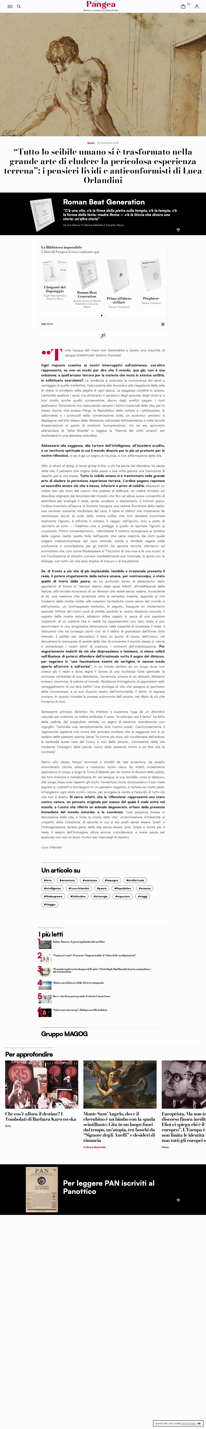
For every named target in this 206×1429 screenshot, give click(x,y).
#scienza (144, 888)
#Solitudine (78, 896)
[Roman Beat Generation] (42, 214)
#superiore (122, 896)
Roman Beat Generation (104, 201)
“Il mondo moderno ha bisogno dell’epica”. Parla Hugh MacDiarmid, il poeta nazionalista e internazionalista (102, 970)
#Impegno (111, 880)
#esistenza (90, 880)
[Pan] (42, 1189)
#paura (101, 888)
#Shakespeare (53, 896)
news (90, 142)
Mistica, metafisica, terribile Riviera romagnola (78, 983)
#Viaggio (50, 904)
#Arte (48, 880)
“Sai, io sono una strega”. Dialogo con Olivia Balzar (80, 1010)
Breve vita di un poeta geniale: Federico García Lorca (81, 996)
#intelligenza (52, 888)
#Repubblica (122, 888)
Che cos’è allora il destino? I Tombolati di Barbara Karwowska (40, 1116)
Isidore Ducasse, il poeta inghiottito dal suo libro (79, 942)
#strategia (100, 896)
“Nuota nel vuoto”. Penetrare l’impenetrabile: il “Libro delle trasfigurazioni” (94, 955)
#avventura (67, 880)
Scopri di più (188, 1423)
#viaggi (142, 896)
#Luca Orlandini (79, 888)
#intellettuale (135, 880)
